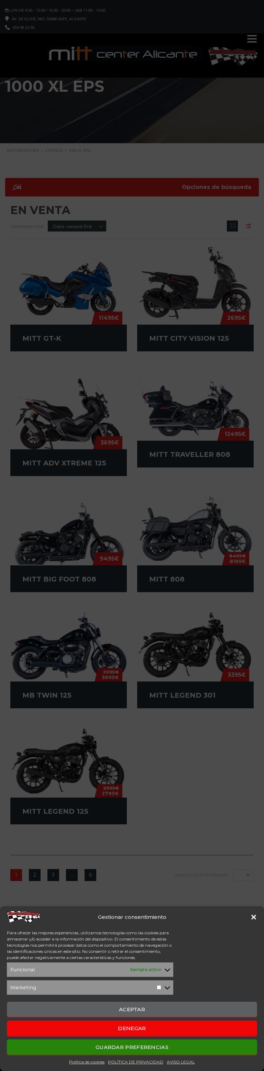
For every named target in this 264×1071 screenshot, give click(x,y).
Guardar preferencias (132, 1047)
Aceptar (132, 1009)
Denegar (132, 1028)
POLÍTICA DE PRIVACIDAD (135, 1061)
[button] (253, 917)
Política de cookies (86, 1061)
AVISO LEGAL (181, 1061)
